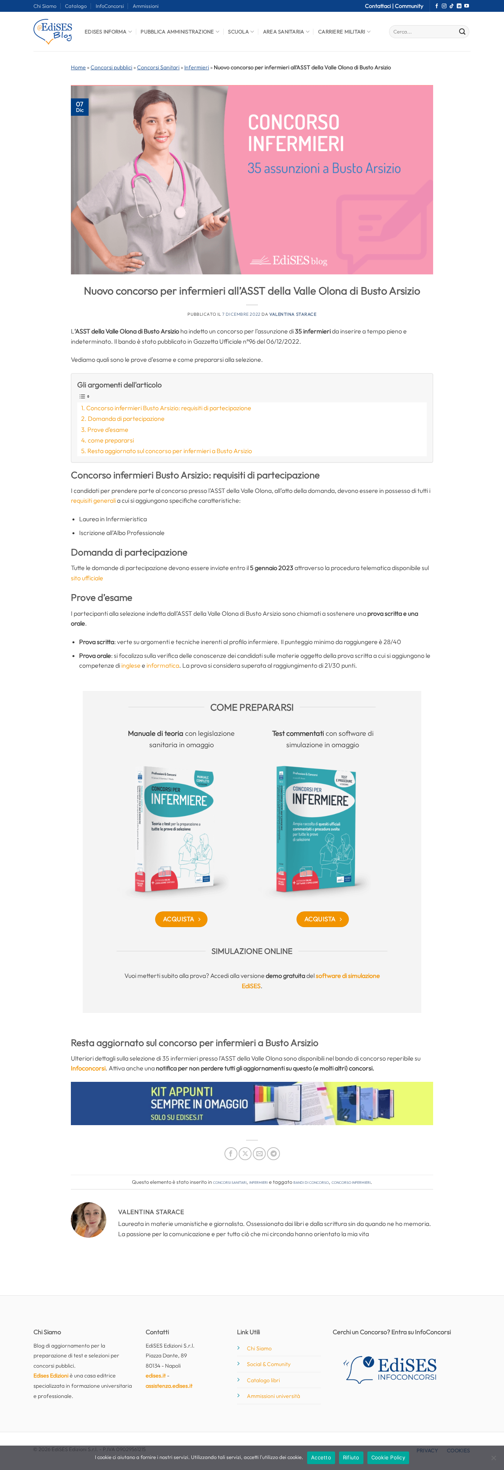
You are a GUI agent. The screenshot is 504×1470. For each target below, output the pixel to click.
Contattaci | (380, 5)
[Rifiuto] (493, 1460)
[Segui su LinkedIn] (459, 6)
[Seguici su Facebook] (436, 6)
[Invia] (462, 32)
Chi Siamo (44, 6)
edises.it (156, 1375)
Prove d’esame (107, 429)
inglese (131, 665)
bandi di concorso (311, 1182)
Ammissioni (146, 6)
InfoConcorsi (110, 6)
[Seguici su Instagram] (444, 6)
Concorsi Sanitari (158, 67)
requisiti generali (93, 500)
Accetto (321, 1457)
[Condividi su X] (245, 1153)
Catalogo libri (263, 1380)
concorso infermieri (351, 1182)
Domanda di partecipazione (126, 418)
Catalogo (76, 6)
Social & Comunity (269, 1364)
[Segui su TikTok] (451, 6)
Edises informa (106, 31)
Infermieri (196, 67)
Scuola (238, 31)
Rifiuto (351, 1457)
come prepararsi (111, 440)
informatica (162, 665)
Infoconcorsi (88, 1068)
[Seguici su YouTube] (466, 6)
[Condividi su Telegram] (273, 1153)
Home (78, 67)
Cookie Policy (388, 1457)
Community (409, 5)
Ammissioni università (273, 1396)
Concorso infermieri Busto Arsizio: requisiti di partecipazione (168, 408)
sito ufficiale (87, 578)
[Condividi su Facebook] (230, 1153)
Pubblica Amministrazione (177, 31)
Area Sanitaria (283, 31)
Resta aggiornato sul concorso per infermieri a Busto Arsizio (169, 451)
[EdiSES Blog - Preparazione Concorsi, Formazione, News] (53, 31)
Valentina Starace (293, 314)
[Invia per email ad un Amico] (259, 1153)
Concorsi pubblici (111, 67)
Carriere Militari (341, 31)
